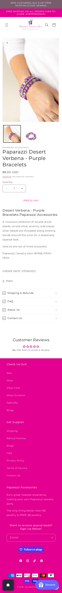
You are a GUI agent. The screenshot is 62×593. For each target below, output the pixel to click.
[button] (6, 25)
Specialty (12, 402)
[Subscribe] (51, 538)
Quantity (7, 182)
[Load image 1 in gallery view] (12, 133)
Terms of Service (17, 468)
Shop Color (14, 387)
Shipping (6, 177)
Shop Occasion (16, 395)
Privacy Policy (15, 460)
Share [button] (9, 280)
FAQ (9, 453)
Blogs (10, 410)
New (9, 373)
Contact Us (14, 475)
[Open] (8, 585)
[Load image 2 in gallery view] (31, 133)
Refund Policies (16, 438)
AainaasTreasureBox (35, 587)
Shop (10, 380)
